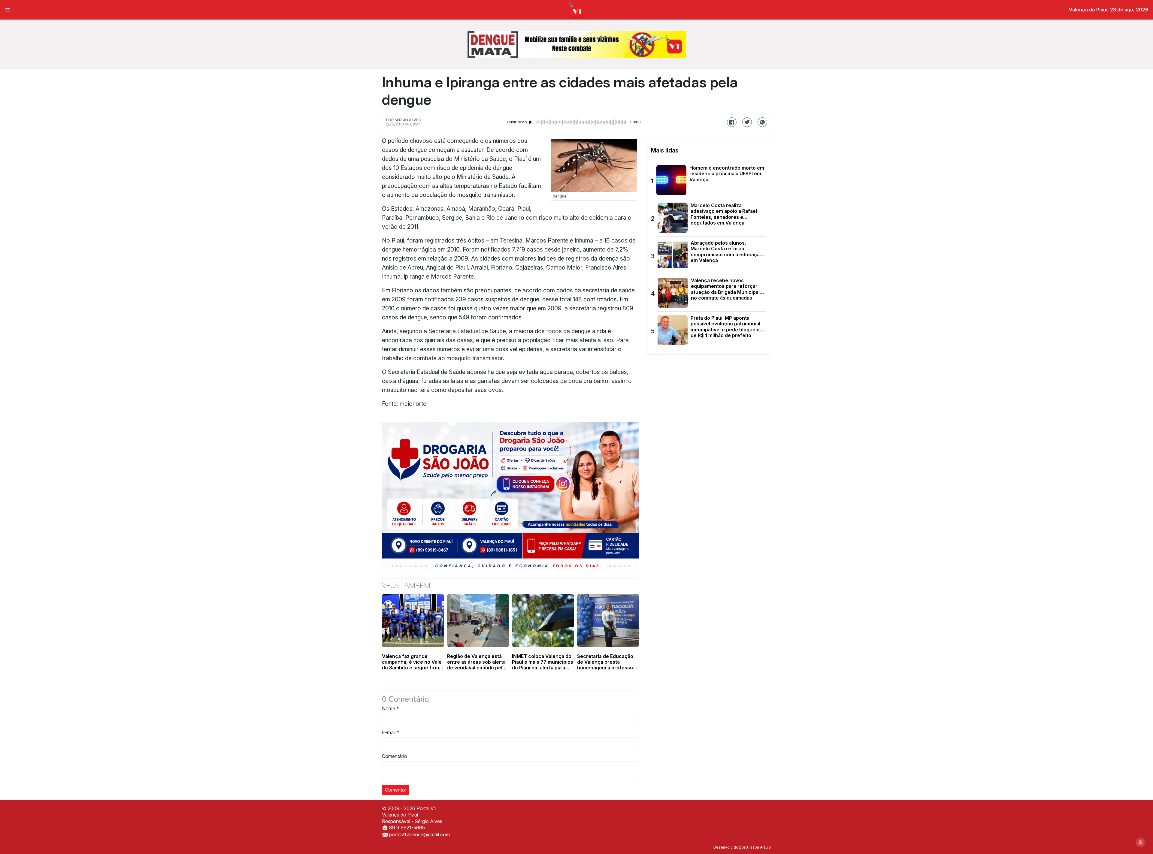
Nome (390, 708)
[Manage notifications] (1140, 842)
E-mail (390, 732)
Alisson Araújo (758, 847)
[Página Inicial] (576, 9)
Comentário (394, 756)
